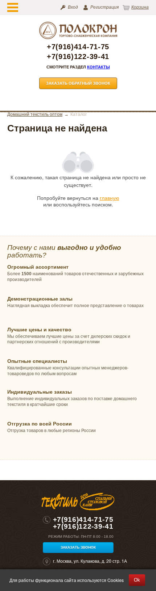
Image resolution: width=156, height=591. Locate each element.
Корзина (140, 7)
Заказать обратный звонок (78, 83)
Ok (137, 580)
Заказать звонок (78, 547)
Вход (73, 7)
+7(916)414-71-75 (78, 47)
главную (109, 197)
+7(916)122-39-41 (78, 56)
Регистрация (104, 7)
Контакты (98, 67)
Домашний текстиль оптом (34, 114)
